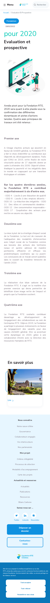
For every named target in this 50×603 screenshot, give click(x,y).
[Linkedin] (25, 515)
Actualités (25, 486)
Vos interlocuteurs (25, 442)
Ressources (25, 497)
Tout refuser (26, 589)
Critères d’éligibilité (25, 459)
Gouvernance (25, 431)
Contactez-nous (25, 542)
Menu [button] (9, 4)
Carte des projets (25, 475)
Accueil (6, 13)
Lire (9, 400)
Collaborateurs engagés (25, 437)
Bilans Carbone (25, 502)
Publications (25, 492)
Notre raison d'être (25, 426)
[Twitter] (16, 515)
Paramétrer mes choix (25, 595)
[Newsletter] (33, 515)
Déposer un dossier (25, 529)
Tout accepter (25, 583)
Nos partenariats (25, 447)
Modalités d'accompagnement (25, 469)
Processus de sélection (25, 464)
